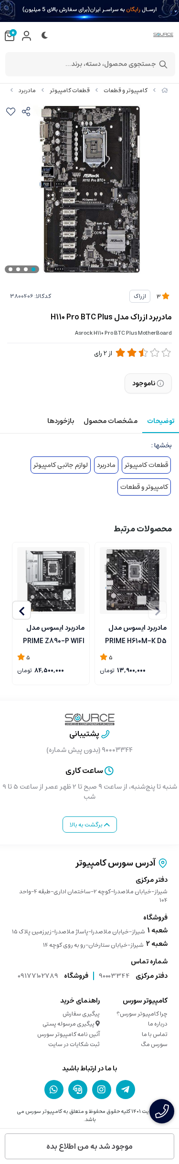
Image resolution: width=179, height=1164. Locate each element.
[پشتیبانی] (78, 1089)
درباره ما (158, 1024)
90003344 (114, 976)
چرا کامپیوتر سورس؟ (142, 1014)
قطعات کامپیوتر (70, 90)
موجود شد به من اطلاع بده (89, 1146)
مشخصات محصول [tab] (110, 421)
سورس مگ (154, 1044)
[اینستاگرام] (101, 1089)
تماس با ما (155, 1034)
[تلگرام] (125, 1089)
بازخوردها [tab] (60, 421)
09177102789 (38, 976)
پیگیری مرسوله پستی (68, 1024)
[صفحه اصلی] (164, 90)
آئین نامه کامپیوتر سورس (68, 1034)
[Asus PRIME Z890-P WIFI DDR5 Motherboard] (50, 580)
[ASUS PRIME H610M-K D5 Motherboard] (133, 580)
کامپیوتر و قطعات (125, 90)
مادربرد (27, 90)
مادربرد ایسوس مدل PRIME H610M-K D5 (136, 633)
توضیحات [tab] (160, 421)
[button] (21, 610)
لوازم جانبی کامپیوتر (60, 465)
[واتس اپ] (54, 1089)
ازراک (140, 296)
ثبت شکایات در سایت (74, 1044)
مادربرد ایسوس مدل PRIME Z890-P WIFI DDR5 (53, 633)
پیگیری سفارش (81, 1014)
